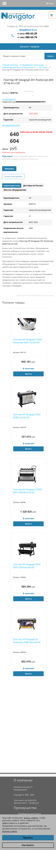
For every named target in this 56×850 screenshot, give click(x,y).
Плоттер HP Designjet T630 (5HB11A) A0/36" (26, 416)
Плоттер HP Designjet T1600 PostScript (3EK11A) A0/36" (27, 341)
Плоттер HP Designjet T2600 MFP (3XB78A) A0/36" (27, 491)
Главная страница (10, 65)
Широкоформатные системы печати (18, 67)
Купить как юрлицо (13, 176)
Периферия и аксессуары (33, 65)
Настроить (28, 845)
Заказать (9, 168)
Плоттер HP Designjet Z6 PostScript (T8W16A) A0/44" (27, 641)
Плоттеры (43, 67)
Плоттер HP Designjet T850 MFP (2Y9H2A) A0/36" (26, 566)
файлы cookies (31, 817)
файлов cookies (9, 831)
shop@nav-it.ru (28, 29)
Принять (28, 837)
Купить (28, 374)
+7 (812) (27, 33)
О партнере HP (9, 99)
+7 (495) (27, 37)
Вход (51, 3)
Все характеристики (11, 125)
